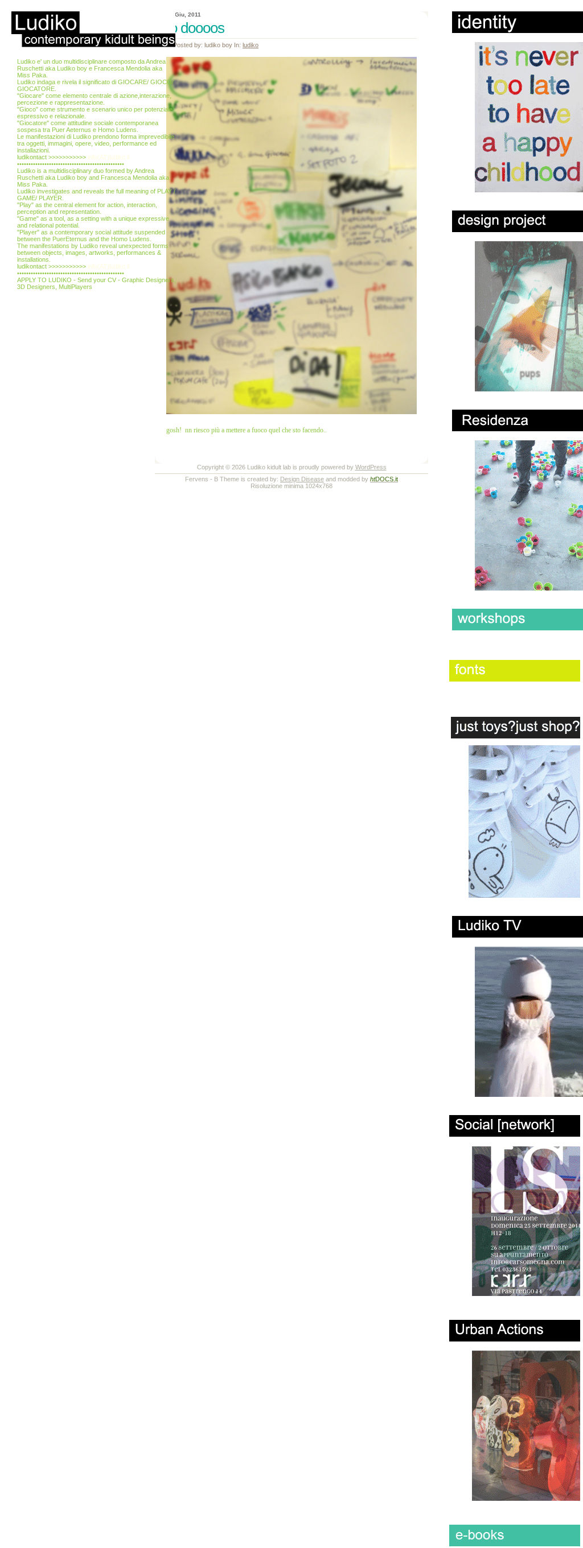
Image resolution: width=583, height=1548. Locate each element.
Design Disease (302, 479)
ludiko (250, 45)
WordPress (371, 467)
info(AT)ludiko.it (109, 157)
